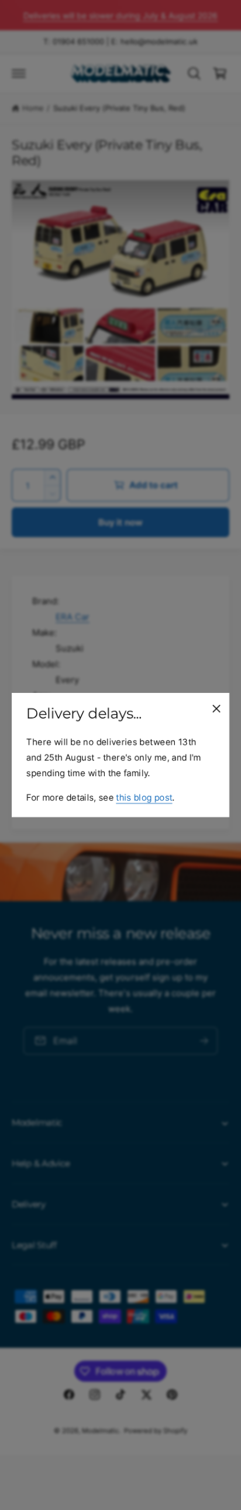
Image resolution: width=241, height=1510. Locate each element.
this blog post (144, 797)
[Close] (216, 708)
